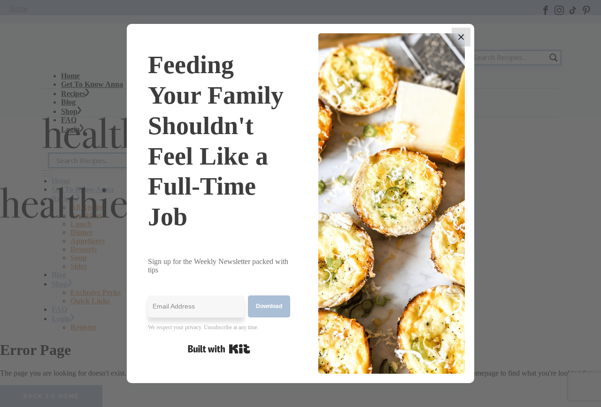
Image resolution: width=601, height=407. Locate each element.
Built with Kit (219, 348)
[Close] (461, 37)
